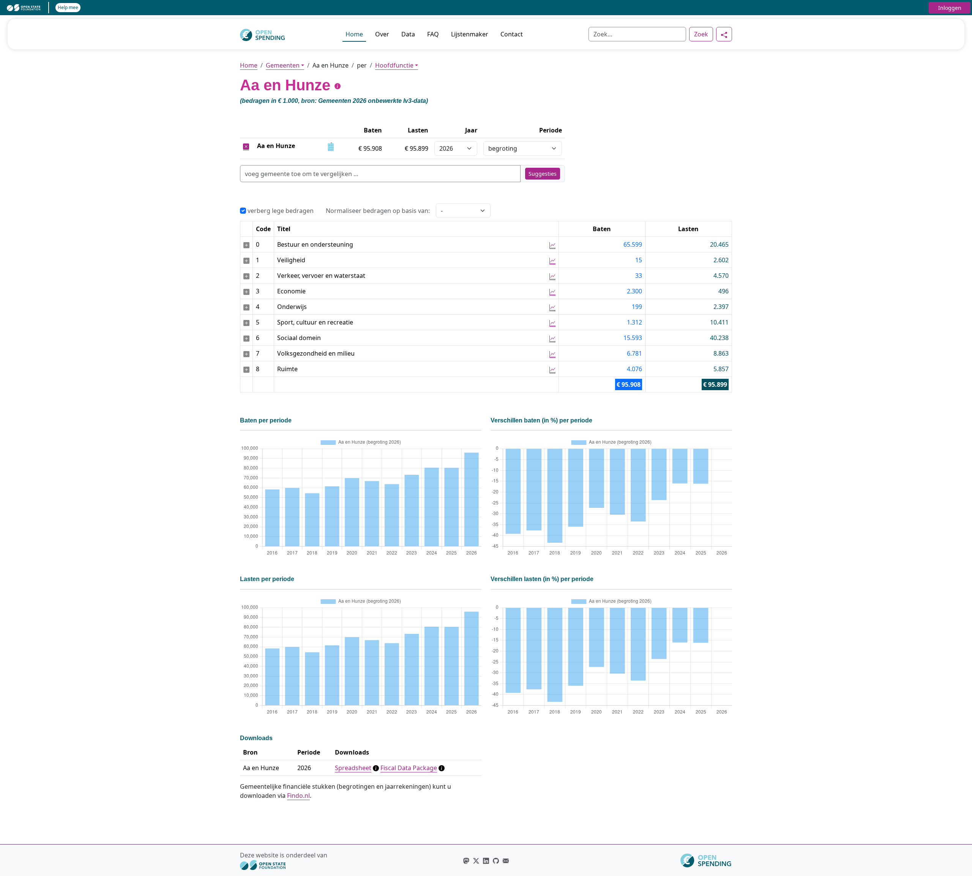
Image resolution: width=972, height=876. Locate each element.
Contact (511, 34)
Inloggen (949, 7)
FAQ (433, 34)
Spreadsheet (353, 768)
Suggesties (543, 173)
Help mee (68, 7)
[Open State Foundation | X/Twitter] (476, 860)
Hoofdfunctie (394, 65)
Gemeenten (283, 65)
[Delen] (724, 34)
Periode (550, 130)
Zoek (701, 34)
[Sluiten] (246, 146)
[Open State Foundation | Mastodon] (466, 860)
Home (354, 34)
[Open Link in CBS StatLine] (330, 146)
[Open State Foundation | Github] (496, 860)
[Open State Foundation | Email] (506, 860)
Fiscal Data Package (408, 768)
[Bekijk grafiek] (552, 244)
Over (382, 34)
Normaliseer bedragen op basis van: (378, 210)
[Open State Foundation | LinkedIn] (486, 860)
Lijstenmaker (469, 34)
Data (408, 34)
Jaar (471, 130)
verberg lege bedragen (280, 210)
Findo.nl (298, 795)
